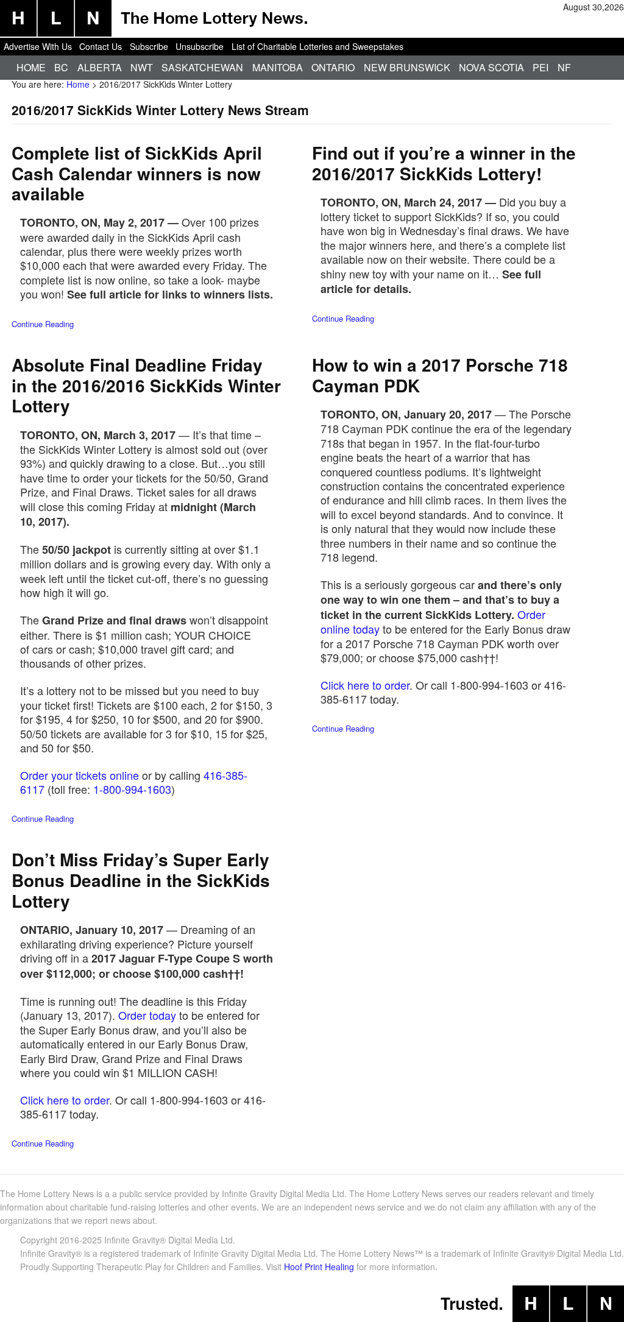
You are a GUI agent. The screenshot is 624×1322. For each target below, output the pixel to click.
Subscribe (149, 46)
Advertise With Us (38, 46)
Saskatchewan (202, 67)
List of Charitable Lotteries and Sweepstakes (317, 46)
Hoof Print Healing (319, 1266)
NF (564, 67)
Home (31, 67)
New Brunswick (407, 67)
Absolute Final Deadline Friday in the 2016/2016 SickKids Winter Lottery (146, 385)
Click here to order (365, 685)
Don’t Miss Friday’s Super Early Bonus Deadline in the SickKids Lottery (141, 880)
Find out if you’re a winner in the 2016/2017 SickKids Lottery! (444, 163)
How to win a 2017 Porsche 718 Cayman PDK (440, 375)
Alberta (99, 67)
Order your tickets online (79, 775)
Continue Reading (43, 324)
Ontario (333, 67)
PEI (540, 67)
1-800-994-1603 (132, 789)
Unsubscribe (200, 46)
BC (61, 67)
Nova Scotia (491, 67)
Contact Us (100, 46)
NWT (141, 67)
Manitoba (277, 67)
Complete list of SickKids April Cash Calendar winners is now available (137, 173)
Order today (147, 1015)
